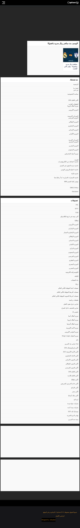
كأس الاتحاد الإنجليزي (71, 356)
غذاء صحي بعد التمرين (71, 344)
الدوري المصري (73, 142)
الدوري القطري (73, 260)
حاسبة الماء (74, 173)
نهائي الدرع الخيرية (72, 415)
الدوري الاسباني (73, 240)
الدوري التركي (74, 248)
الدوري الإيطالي (73, 122)
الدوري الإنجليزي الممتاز (71, 232)
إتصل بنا (75, 88)
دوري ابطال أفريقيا (72, 324)
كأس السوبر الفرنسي (71, 368)
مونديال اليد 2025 (73, 411)
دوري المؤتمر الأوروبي (71, 332)
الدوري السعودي (73, 150)
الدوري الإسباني (73, 130)
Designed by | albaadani (49, 520)
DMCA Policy (74, 187)
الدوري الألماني (73, 134)
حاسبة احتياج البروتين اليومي (69, 169)
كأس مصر (75, 391)
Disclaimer (75, 191)
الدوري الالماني (73, 244)
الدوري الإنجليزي (73, 126)
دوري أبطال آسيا (73, 316)
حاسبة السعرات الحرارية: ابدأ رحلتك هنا (66, 177)
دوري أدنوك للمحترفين (71, 154)
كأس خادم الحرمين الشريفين (69, 383)
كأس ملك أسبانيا (73, 395)
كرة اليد (76, 399)
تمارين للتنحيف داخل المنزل (69, 308)
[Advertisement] (40, 22)
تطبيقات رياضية (73, 300)
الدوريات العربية (73, 140)
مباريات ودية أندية (73, 407)
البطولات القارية (73, 104)
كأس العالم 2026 (73, 100)
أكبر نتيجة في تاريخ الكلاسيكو (69, 216)
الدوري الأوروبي (73, 110)
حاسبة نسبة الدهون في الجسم (69, 165)
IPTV (76, 209)
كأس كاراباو (74, 387)
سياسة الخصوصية (73, 94)
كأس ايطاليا (74, 379)
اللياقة (76, 276)
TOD (76, 212)
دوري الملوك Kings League (70, 336)
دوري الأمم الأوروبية (72, 328)
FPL (77, 205)
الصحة (76, 160)
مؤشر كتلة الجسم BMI (71, 181)
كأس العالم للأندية (73, 375)
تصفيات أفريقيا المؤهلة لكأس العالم (67, 292)
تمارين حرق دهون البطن (71, 304)
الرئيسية (75, 84)
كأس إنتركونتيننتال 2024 (71, 348)
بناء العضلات (74, 280)
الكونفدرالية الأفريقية (72, 272)
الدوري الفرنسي (73, 118)
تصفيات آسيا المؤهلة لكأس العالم (68, 288)
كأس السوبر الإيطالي (72, 364)
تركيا (77, 284)
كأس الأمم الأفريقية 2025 (70, 352)
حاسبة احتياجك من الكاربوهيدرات (68, 161)
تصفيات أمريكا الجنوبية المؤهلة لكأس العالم (65, 296)
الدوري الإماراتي (73, 228)
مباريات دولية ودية (72, 403)
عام (77, 340)
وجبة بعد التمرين (73, 419)
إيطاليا (76, 220)
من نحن (75, 90)
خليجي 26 (75, 312)
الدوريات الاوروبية (73, 116)
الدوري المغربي (73, 146)
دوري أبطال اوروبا (72, 106)
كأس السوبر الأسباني (72, 360)
